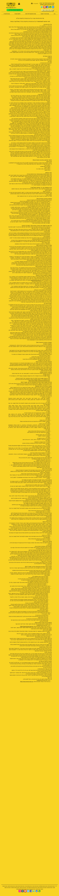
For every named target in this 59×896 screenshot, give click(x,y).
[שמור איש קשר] (36, 891)
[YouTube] (44, 7)
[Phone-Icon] (50, 7)
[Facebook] (47, 7)
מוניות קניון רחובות (23, 887)
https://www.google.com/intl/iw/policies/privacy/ (39, 380)
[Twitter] (28, 891)
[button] (19, 3)
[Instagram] (20, 891)
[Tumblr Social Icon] (22, 891)
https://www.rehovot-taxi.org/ (34, 37)
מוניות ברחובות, (49, 887)
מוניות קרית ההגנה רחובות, (41, 887)
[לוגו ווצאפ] (42, 7)
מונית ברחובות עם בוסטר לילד (32, 887)
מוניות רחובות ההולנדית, (15, 887)
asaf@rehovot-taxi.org (36, 280)
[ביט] (53, 7)
